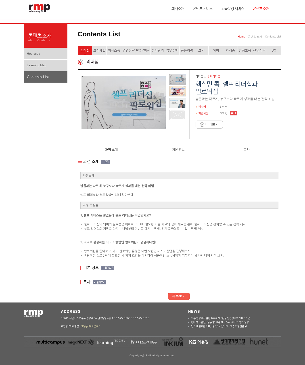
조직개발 (99, 50)
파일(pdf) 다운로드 (90, 326)
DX (274, 50)
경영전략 (128, 50)
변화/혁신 (143, 50)
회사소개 (177, 9)
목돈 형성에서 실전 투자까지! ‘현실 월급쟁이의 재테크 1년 (220, 318)
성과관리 (157, 50)
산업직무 (259, 50)
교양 (201, 50)
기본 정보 (178, 150)
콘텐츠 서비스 (202, 9)
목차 (246, 150)
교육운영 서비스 (232, 9)
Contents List (38, 77)
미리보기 (211, 124)
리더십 (85, 50)
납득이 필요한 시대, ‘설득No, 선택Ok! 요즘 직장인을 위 (219, 326)
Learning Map (36, 65)
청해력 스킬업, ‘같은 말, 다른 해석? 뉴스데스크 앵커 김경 (220, 322)
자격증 (230, 50)
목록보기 (179, 296)
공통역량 (187, 50)
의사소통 (114, 50)
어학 (216, 50)
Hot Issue (33, 53)
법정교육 (245, 50)
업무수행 (172, 50)
